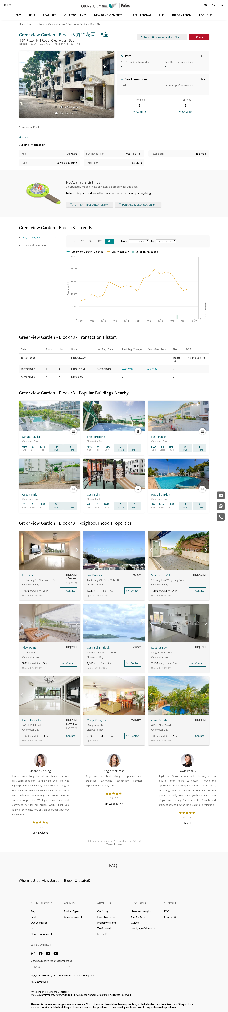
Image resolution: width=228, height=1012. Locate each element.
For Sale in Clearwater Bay (139, 204)
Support (170, 903)
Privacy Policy (37, 991)
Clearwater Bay (56, 24)
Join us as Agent (73, 916)
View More (139, 111)
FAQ (166, 911)
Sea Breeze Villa (161, 575)
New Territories (37, 24)
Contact (200, 37)
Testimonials (104, 928)
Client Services (41, 903)
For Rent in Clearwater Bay (91, 204)
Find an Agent (72, 911)
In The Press (104, 933)
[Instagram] (33, 953)
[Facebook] (40, 953)
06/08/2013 (28, 377)
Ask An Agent (138, 916)
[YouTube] (55, 953)
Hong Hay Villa (31, 720)
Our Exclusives (39, 922)
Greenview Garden (78, 24)
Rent (33, 916)
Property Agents (106, 922)
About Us (104, 903)
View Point (29, 647)
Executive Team (106, 916)
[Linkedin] (48, 953)
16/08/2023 (28, 357)
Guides (135, 922)
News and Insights (141, 911)
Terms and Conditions (58, 991)
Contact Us (170, 916)
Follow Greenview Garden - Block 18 (164, 37)
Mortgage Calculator (143, 928)
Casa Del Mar (160, 720)
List (33, 928)
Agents (69, 903)
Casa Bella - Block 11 (99, 647)
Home (22, 24)
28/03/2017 (28, 369)
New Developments (42, 933)
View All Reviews (114, 844)
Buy (33, 911)
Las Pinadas (29, 575)
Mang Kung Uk (96, 720)
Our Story (102, 911)
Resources (138, 903)
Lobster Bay (159, 647)
